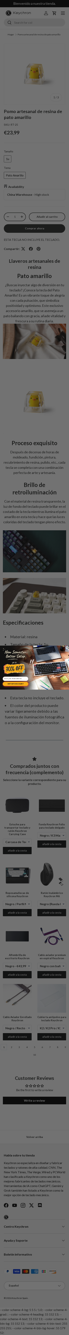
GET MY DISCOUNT (15, 684)
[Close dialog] (67, 647)
